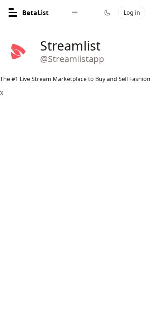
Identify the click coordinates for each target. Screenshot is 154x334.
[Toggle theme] (107, 12)
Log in (132, 12)
